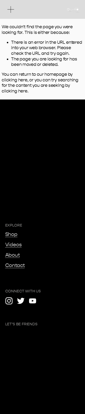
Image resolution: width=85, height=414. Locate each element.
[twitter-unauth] (21, 301)
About (12, 255)
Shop (11, 234)
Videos (13, 245)
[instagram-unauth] (9, 301)
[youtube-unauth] (32, 301)
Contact (15, 265)
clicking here (14, 80)
